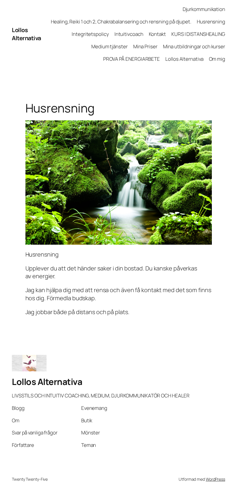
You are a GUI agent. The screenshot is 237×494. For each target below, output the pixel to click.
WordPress (215, 479)
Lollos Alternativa (26, 34)
